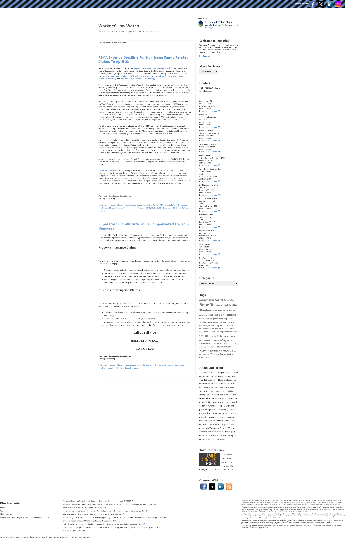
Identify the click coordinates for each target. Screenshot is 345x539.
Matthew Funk (229, 326)
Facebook (203, 319)
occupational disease (227, 332)
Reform (221, 336)
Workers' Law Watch (119, 26)
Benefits (207, 304)
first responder (225, 319)
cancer (219, 305)
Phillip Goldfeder (158, 208)
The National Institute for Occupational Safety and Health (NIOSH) (92, 514)
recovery (171, 365)
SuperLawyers (224, 346)
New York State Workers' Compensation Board (83, 507)
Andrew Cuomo (206, 300)
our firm (203, 431)
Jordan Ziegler (215, 325)
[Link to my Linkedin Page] (329, 6)
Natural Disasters (125, 205)
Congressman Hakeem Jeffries (122, 76)
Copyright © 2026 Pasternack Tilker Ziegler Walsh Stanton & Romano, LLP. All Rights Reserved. (45, 537)
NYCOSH (214, 332)
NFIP (148, 208)
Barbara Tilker (230, 300)
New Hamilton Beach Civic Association (151, 68)
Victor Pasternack (210, 350)
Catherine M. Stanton (108, 170)
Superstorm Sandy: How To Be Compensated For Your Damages (144, 226)
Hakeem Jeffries (170, 205)
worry (208, 357)
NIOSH (207, 331)
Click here (212, 111)
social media (219, 344)
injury (231, 322)
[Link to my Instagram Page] (338, 6)
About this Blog (7, 514)
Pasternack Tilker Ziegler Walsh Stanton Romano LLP (23, 517)
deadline (221, 310)
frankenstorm (205, 322)
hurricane (223, 322)
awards (219, 299)
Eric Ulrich (153, 205)
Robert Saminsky (211, 340)
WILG (225, 350)
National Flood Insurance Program (131, 208)
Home (2, 507)
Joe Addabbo (109, 208)
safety (222, 340)
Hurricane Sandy (149, 365)
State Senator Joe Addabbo (151, 76)
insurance (161, 365)
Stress (214, 347)
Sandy (229, 340)
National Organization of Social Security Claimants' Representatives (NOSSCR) (97, 501)
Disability (210, 315)
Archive (3, 511)
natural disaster (222, 329)
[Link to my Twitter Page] (321, 6)
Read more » (204, 56)
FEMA (160, 205)
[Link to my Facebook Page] (312, 6)
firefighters (213, 319)
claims (145, 205)
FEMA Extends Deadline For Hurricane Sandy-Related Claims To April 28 (144, 59)
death (229, 310)
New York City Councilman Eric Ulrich (136, 79)
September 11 (206, 343)
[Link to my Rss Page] (229, 489)
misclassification (206, 329)
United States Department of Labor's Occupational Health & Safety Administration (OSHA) (102, 524)
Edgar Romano (131, 368)
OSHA (203, 336)
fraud (215, 322)
